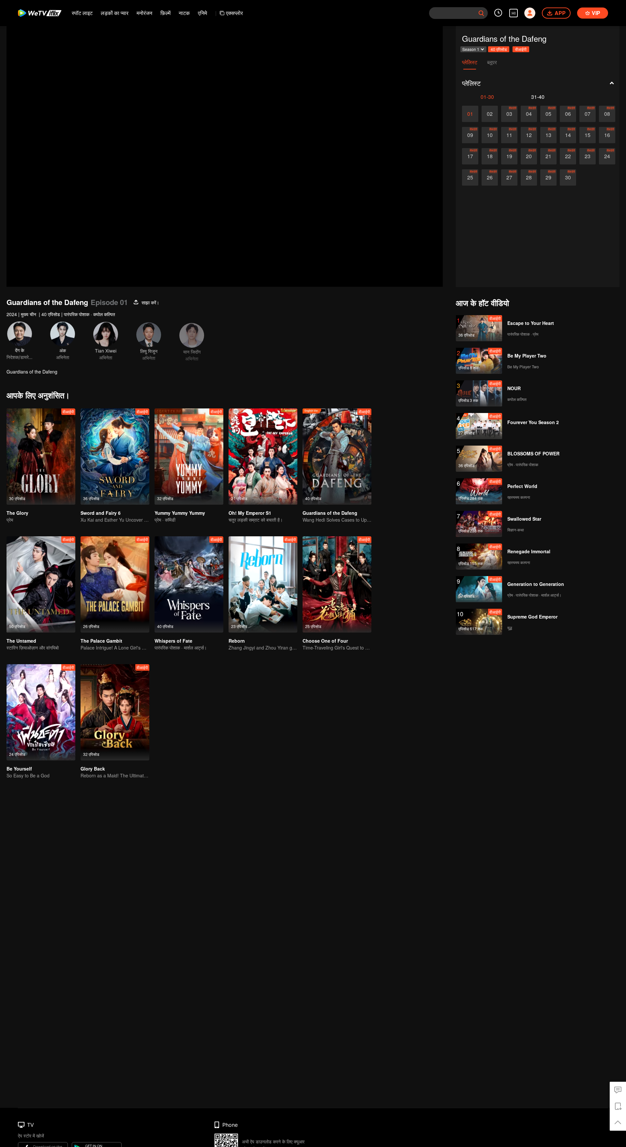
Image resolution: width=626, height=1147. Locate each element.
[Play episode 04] (529, 114)
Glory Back (93, 768)
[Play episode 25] (470, 177)
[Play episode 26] (490, 177)
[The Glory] (41, 456)
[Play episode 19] (509, 156)
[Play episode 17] (470, 156)
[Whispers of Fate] (189, 584)
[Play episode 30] (568, 177)
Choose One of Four (325, 640)
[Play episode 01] (470, 114)
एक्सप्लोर (234, 13)
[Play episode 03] (509, 114)
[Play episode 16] (607, 135)
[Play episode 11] (509, 135)
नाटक (184, 13)
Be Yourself (19, 768)
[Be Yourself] (41, 712)
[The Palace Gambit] (115, 584)
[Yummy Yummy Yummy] (189, 456)
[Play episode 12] (529, 135)
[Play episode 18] (490, 156)
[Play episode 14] (568, 135)
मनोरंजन (144, 13)
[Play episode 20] (529, 156)
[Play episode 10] (490, 135)
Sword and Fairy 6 (101, 513)
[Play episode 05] (548, 114)
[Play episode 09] (470, 135)
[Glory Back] (115, 712)
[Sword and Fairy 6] (115, 456)
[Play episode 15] (587, 135)
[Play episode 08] (607, 114)
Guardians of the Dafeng (330, 513)
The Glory (17, 513)
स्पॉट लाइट (82, 13)
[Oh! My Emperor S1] (263, 456)
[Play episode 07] (587, 114)
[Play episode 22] (568, 156)
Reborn (237, 640)
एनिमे (202, 13)
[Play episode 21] (548, 156)
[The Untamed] (41, 584)
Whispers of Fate (173, 640)
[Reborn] (263, 584)
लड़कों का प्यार (114, 13)
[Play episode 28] (529, 177)
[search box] (481, 13)
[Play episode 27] (509, 177)
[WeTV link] (40, 13)
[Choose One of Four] (337, 584)
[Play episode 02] (490, 114)
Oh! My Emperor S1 (250, 513)
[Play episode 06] (568, 114)
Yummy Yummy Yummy (180, 513)
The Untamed (21, 640)
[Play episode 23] (587, 156)
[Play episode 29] (548, 177)
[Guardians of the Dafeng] (337, 456)
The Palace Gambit (101, 640)
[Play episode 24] (607, 156)
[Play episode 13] (548, 135)
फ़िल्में (165, 13)
